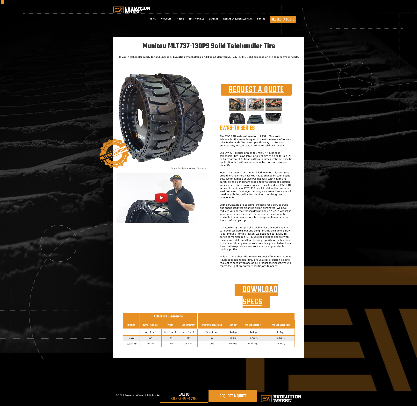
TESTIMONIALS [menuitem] (196, 18)
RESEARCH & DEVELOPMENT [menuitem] (237, 18)
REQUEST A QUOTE (282, 19)
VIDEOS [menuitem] (180, 18)
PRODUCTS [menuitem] (166, 18)
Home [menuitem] (153, 18)
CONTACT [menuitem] (261, 18)
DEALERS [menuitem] (213, 18)
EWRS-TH (230, 136)
